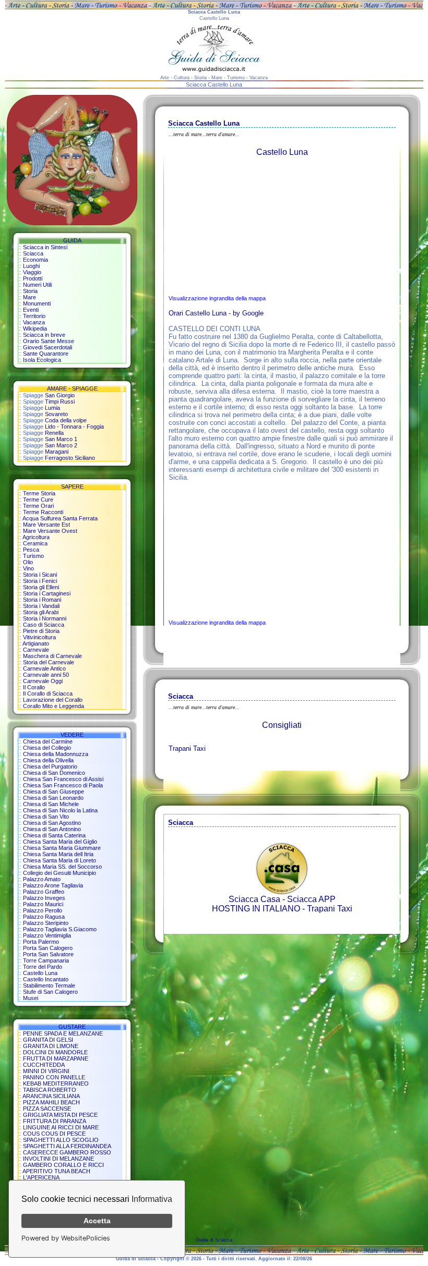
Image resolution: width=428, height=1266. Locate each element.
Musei (30, 998)
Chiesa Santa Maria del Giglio (60, 841)
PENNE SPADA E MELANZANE (63, 1033)
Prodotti (32, 278)
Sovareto (56, 414)
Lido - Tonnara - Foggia (74, 426)
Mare (29, 297)
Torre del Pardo (42, 967)
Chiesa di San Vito (46, 816)
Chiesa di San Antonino (52, 829)
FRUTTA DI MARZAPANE (55, 1058)
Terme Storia (39, 493)
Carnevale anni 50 (46, 675)
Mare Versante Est (46, 524)
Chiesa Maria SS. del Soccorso (62, 866)
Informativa (152, 1199)
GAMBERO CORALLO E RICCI (63, 1165)
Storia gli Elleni (41, 587)
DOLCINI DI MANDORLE (55, 1052)
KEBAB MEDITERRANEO (56, 1083)
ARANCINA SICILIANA (51, 1096)
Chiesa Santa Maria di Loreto (59, 860)
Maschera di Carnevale (52, 656)
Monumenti (37, 303)
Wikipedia (35, 328)
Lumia (52, 408)
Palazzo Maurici (43, 904)
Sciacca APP (311, 899)
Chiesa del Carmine (48, 741)
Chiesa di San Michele (51, 804)
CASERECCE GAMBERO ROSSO (67, 1152)
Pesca (31, 549)
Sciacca (33, 253)
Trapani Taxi (187, 748)
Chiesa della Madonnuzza (55, 754)
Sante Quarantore (45, 353)
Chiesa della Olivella (48, 760)
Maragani (56, 451)
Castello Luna (40, 973)
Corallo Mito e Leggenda (53, 706)
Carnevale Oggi (43, 681)
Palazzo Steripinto (45, 923)
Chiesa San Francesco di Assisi (63, 779)
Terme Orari (38, 506)
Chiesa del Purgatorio (50, 766)
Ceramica (35, 543)
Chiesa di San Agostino (52, 823)
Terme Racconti (43, 512)
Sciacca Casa (254, 899)
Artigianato (35, 643)
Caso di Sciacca (43, 625)
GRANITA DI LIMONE (50, 1046)
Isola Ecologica (42, 360)
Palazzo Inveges (44, 898)
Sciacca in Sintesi (45, 247)
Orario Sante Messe (48, 341)
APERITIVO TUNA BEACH (56, 1171)
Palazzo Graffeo (43, 891)
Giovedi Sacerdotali (47, 347)
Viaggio (32, 272)
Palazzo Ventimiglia (47, 935)
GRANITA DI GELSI (48, 1040)
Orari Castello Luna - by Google (216, 313)
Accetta (97, 1220)
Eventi (31, 310)
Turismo (33, 556)
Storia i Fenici (40, 581)
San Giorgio (60, 395)
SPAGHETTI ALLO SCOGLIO (61, 1140)
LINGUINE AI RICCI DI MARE (61, 1127)
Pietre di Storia (41, 631)
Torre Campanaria (46, 960)
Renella (54, 433)
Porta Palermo (41, 942)
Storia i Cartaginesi (46, 593)
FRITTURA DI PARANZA (54, 1121)
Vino (28, 568)
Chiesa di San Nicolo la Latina (60, 810)
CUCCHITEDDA (44, 1065)
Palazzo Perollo (42, 910)
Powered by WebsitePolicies (65, 1238)
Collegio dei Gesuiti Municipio (59, 873)
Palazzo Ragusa (44, 917)
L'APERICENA (41, 1177)
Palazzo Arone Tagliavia (53, 885)
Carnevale (36, 650)
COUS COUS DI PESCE (54, 1133)
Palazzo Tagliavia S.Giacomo (60, 929)
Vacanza (34, 322)
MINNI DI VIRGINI (46, 1071)
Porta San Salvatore (48, 954)
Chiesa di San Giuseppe (53, 791)
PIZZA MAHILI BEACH (51, 1102)
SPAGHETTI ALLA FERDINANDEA (67, 1146)
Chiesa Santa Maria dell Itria (58, 854)
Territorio (34, 316)
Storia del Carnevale (48, 662)
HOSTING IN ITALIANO (256, 908)
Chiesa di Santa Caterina (54, 835)
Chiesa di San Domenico (54, 773)
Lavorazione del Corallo (52, 700)
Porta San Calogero (48, 948)
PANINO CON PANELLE (54, 1077)
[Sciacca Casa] (282, 891)
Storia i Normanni (44, 618)
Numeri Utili (37, 285)
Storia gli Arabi (40, 612)
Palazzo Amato (42, 879)
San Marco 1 (61, 439)
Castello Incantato (45, 979)
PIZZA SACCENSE (47, 1108)
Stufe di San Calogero (50, 992)
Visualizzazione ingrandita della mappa (217, 298)
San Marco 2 (61, 445)
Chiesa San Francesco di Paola (63, 785)
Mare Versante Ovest (50, 531)
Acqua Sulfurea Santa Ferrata (60, 518)
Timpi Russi (60, 401)
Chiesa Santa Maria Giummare (62, 848)
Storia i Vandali (41, 606)
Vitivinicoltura (39, 637)
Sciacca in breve (44, 335)
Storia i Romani (42, 600)
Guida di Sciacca (214, 1240)
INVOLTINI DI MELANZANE (58, 1158)
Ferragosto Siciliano (70, 458)
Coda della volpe (66, 420)
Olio (28, 562)
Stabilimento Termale (49, 985)
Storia (30, 291)
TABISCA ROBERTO (49, 1090)
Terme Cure (38, 499)
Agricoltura (36, 537)
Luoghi (31, 266)
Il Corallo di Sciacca (48, 693)
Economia (35, 260)
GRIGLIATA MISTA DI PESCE (60, 1115)
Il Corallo (34, 687)
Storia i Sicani (40, 574)
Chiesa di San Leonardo (53, 798)
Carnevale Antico (44, 668)
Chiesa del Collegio (47, 748)
